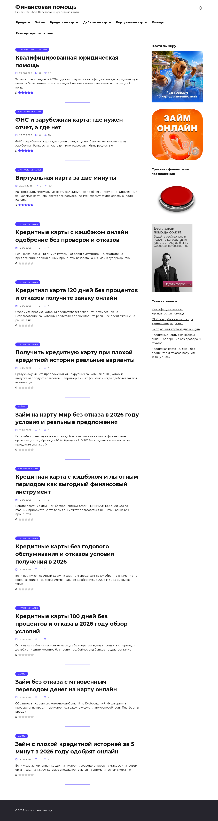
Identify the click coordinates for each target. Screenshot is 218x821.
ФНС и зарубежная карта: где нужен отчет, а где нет (69, 123)
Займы (40, 22)
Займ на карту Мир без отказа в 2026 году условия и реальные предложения (77, 418)
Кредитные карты (64, 22)
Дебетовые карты (97, 22)
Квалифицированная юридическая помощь (67, 61)
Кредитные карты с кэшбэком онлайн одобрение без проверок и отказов (71, 236)
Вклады (158, 22)
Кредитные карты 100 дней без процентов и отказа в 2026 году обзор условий (71, 624)
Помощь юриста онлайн (34, 33)
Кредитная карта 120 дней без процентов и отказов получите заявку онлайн (76, 294)
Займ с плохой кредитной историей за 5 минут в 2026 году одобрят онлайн (74, 748)
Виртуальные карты (131, 22)
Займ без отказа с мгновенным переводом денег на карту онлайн (66, 686)
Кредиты (23, 22)
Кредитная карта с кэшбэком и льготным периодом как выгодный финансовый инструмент (76, 484)
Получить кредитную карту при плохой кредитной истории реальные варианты (75, 356)
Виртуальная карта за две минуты (65, 177)
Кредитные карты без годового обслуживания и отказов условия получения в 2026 (64, 554)
